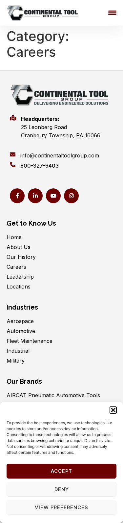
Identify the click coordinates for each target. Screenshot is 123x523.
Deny (61, 489)
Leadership (20, 276)
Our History (21, 257)
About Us (19, 247)
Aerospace (20, 321)
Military (16, 360)
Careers (16, 266)
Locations (19, 286)
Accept (61, 471)
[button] (113, 410)
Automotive (21, 331)
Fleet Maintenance (29, 341)
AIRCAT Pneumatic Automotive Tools (53, 395)
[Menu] (112, 13)
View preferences (61, 507)
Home (14, 237)
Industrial (18, 350)
